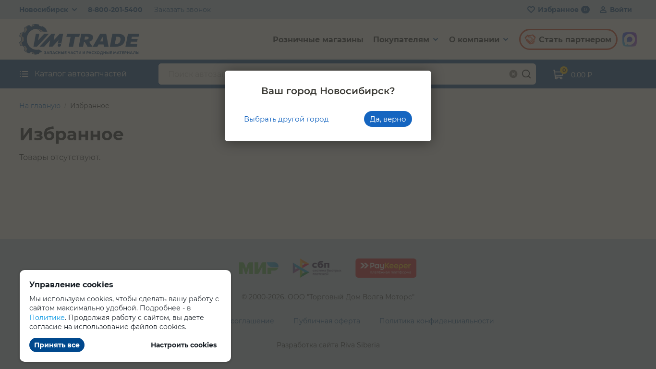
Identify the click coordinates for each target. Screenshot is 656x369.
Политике (47, 317)
